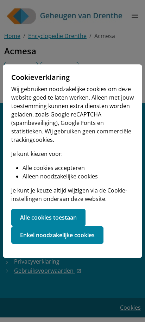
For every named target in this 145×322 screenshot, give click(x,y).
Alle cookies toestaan (48, 217)
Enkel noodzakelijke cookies (57, 235)
